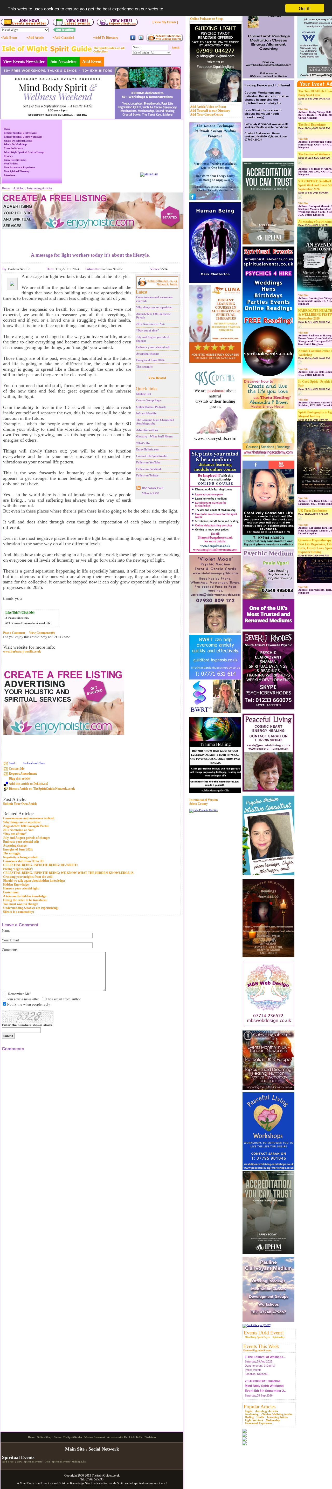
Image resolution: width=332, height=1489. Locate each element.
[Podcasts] (164, 40)
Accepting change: (147, 353)
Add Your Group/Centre (206, 114)
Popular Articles (259, 1406)
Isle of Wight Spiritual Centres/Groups (24, 152)
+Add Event (9, 37)
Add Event (91, 61)
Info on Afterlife (146, 413)
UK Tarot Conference (312, 511)
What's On (143, 442)
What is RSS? (150, 493)
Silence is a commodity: (18, 912)
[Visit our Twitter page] (141, 39)
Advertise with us (147, 429)
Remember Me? (19, 994)
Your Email (10, 940)
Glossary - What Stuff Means (154, 436)
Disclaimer (150, 1437)
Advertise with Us (117, 1437)
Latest (141, 292)
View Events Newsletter (24, 61)
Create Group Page (148, 400)
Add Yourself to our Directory (210, 110)
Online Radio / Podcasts (151, 406)
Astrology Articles (266, 1411)
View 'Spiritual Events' (30, 1461)
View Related (157, 378)
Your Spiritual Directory (17, 171)
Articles (18, 188)
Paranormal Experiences (258, 1423)
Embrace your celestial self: (153, 347)
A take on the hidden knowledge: (25, 896)
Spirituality (279, 1337)
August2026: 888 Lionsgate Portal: (26, 826)
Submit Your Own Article (20, 804)
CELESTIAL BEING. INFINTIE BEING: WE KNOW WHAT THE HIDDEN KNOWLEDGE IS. (68, 873)
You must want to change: (20, 904)
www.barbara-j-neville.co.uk (22, 651)
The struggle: (144, 366)
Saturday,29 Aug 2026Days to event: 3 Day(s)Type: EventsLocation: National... (265, 1360)
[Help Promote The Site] (203, 810)
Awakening (252, 1414)
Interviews (9, 175)
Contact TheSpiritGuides (151, 455)
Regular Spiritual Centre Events (20, 133)
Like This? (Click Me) (19, 612)
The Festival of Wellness (314, 154)
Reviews (8, 156)
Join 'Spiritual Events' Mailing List (65, 1461)
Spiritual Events (18, 1457)
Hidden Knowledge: (16, 884)
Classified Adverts (13, 148)
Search (175, 47)
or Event (220, 107)
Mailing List (143, 393)
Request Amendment (23, 773)
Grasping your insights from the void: (28, 877)
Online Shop (44, 1437)
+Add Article (35, 37)
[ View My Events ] (165, 22)
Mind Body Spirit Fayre (257, 1337)
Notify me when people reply (28, 1004)
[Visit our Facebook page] (133, 39)
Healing (249, 1417)
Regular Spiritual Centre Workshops (23, 137)
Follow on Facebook (149, 468)
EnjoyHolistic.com (147, 449)
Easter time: (11, 892)
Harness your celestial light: (21, 888)
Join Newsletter (63, 61)
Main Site (75, 1449)
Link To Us (135, 1437)
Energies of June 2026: (150, 360)
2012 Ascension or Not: (150, 323)
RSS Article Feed (152, 487)
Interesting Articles (277, 1417)
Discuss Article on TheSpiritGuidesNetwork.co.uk (42, 788)
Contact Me (16, 768)
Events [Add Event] (263, 1332)
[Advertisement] (90, 236)
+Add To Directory (105, 37)
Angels (248, 1411)
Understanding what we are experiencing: (31, 908)
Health (260, 1417)
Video (210, 107)
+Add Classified (63, 37)
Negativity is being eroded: (20, 857)
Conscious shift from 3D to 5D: (24, 861)
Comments (9, 950)
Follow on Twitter (147, 475)
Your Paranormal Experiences (20, 167)
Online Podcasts (200, 19)
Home (7, 129)
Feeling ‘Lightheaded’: (18, 869)
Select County (198, 804)
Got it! (305, 8)
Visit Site (303, 109)
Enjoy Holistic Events (15, 160)
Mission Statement (94, 1437)
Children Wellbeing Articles (276, 1414)
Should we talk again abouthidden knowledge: (34, 880)
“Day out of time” (147, 330)
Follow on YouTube (148, 462)
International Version (203, 800)
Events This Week (261, 1346)
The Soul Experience (312, 125)
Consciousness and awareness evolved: (29, 818)
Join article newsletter (23, 999)
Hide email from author (63, 999)
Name (6, 931)
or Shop (217, 19)
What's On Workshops (15, 144)
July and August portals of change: (26, 838)
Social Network (103, 1449)
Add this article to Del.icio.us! (28, 784)
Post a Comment (14, 633)
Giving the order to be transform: (25, 900)
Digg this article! (20, 778)
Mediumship (273, 1420)
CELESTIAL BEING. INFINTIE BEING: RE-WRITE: (40, 865)
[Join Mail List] (149, 173)
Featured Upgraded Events (257, 1350)
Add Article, (198, 107)
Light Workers (254, 1420)
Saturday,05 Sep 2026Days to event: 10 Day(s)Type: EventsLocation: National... (265, 1389)
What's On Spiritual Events (18, 140)
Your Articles (11, 163)
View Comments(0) (42, 633)
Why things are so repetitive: (154, 307)
